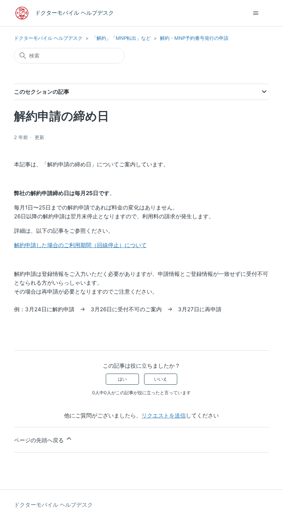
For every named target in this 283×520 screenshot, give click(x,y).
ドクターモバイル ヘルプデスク (48, 38)
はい (122, 379)
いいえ (160, 379)
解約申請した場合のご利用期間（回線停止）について (80, 245)
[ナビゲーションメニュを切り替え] (256, 13)
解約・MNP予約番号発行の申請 (194, 38)
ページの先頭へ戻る (39, 440)
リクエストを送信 (164, 415)
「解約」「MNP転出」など (121, 38)
